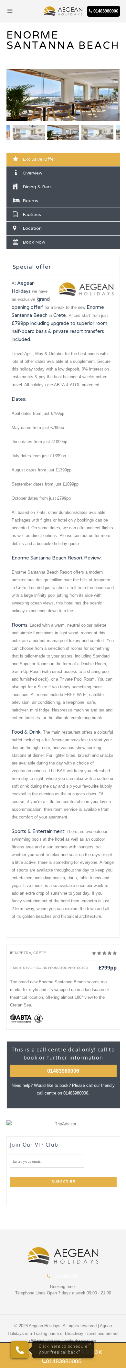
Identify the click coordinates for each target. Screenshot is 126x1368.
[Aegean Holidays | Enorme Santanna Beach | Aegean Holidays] (63, 11)
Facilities (32, 214)
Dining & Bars (37, 187)
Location (32, 228)
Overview (32, 173)
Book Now (34, 242)
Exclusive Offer (39, 159)
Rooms (30, 200)
